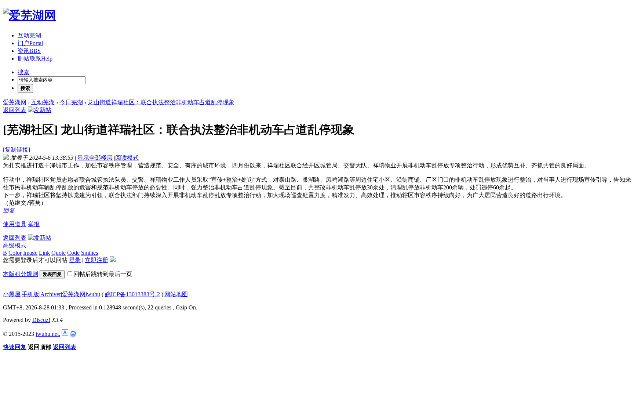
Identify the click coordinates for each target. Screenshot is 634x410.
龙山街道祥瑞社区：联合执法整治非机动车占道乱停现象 (161, 102)
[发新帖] (39, 110)
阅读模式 (127, 158)
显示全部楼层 (95, 158)
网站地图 (176, 294)
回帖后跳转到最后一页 (102, 274)
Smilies (89, 253)
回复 (9, 210)
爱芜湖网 (14, 102)
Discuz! (41, 320)
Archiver (50, 294)
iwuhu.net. (48, 334)
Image (30, 253)
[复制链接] (16, 149)
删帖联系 (35, 58)
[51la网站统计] (65, 334)
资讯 (29, 51)
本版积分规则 (20, 274)
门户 (30, 43)
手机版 (30, 294)
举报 (34, 224)
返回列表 (14, 110)
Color (15, 253)
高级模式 (14, 245)
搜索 (23, 72)
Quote (58, 253)
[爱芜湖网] (29, 15)
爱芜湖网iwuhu (81, 294)
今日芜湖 (71, 102)
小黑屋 (12, 294)
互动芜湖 (29, 35)
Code (73, 253)
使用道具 (14, 224)
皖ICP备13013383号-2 (132, 294)
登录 (75, 260)
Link (44, 253)
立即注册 (96, 260)
